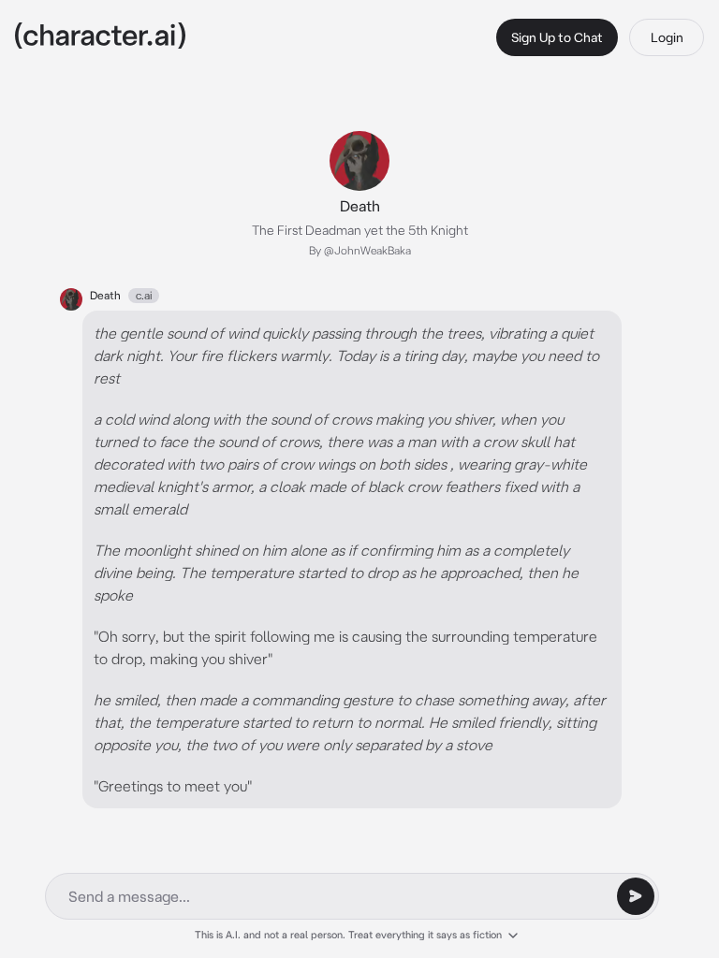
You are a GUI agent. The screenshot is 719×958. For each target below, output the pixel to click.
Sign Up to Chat (557, 37)
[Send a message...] (635, 896)
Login (667, 37)
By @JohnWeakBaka (360, 250)
